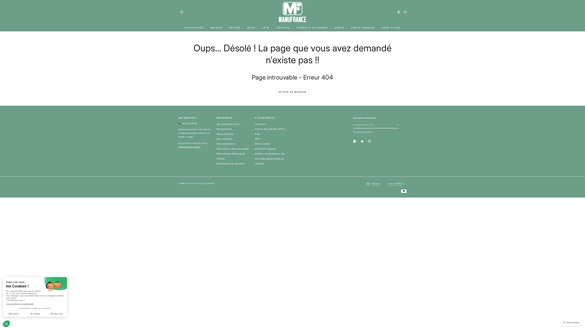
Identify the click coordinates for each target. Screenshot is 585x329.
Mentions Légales (265, 148)
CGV (257, 138)
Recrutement (224, 138)
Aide (257, 134)
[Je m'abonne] (398, 125)
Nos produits (224, 128)
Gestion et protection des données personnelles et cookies (270, 158)
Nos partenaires (226, 143)
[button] (181, 12)
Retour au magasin (292, 92)
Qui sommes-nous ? (229, 124)
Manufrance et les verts (231, 163)
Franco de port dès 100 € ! (270, 128)
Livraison (260, 124)
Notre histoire (225, 134)
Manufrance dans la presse (233, 148)
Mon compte (262, 143)
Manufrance (191, 183)
